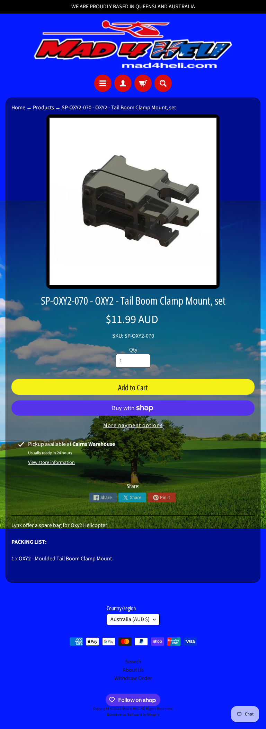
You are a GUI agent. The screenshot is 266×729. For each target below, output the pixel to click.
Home (18, 107)
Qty (133, 350)
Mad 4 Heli (130, 708)
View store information (51, 462)
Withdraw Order (133, 678)
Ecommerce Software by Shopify (133, 714)
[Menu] (103, 83)
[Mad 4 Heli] (133, 44)
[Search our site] (163, 83)
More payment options (133, 425)
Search (133, 662)
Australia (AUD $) (130, 619)
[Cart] (143, 83)
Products (43, 107)
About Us (133, 670)
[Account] (123, 83)
